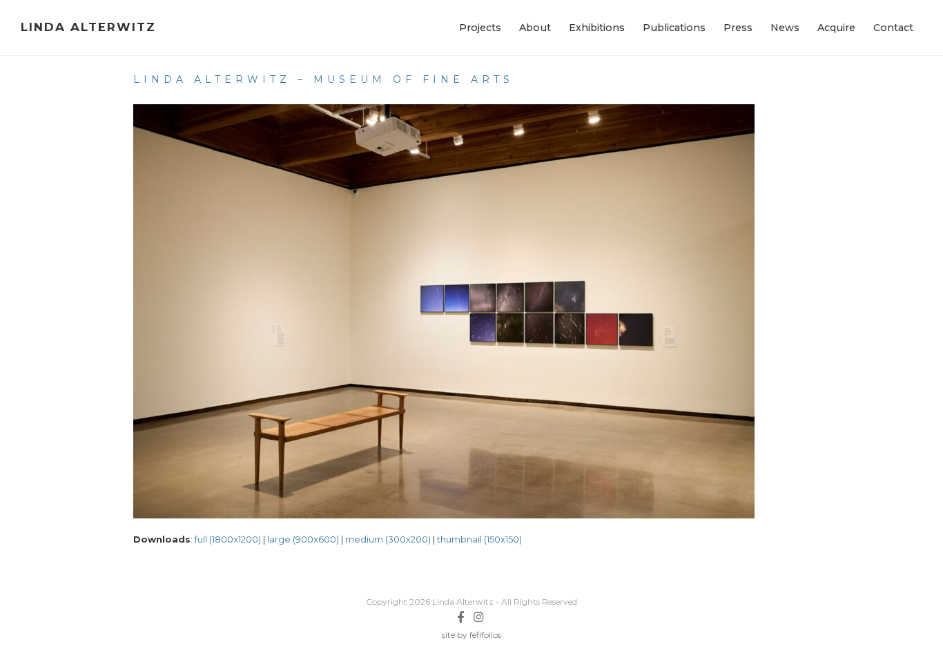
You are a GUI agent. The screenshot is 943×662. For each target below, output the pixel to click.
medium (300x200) (388, 539)
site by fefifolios (471, 635)
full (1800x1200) (228, 539)
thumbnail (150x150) (479, 539)
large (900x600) (303, 539)
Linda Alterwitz (88, 27)
